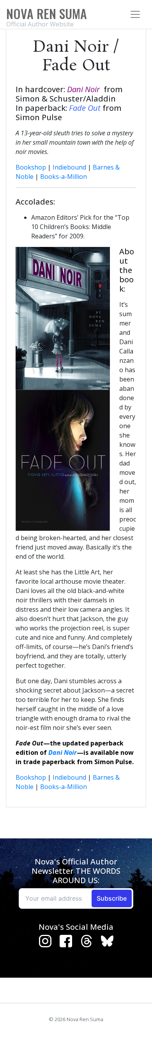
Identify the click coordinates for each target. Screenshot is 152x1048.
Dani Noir (62, 752)
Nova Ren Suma (46, 13)
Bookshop (31, 167)
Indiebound (69, 167)
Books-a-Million (63, 176)
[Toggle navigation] (135, 14)
